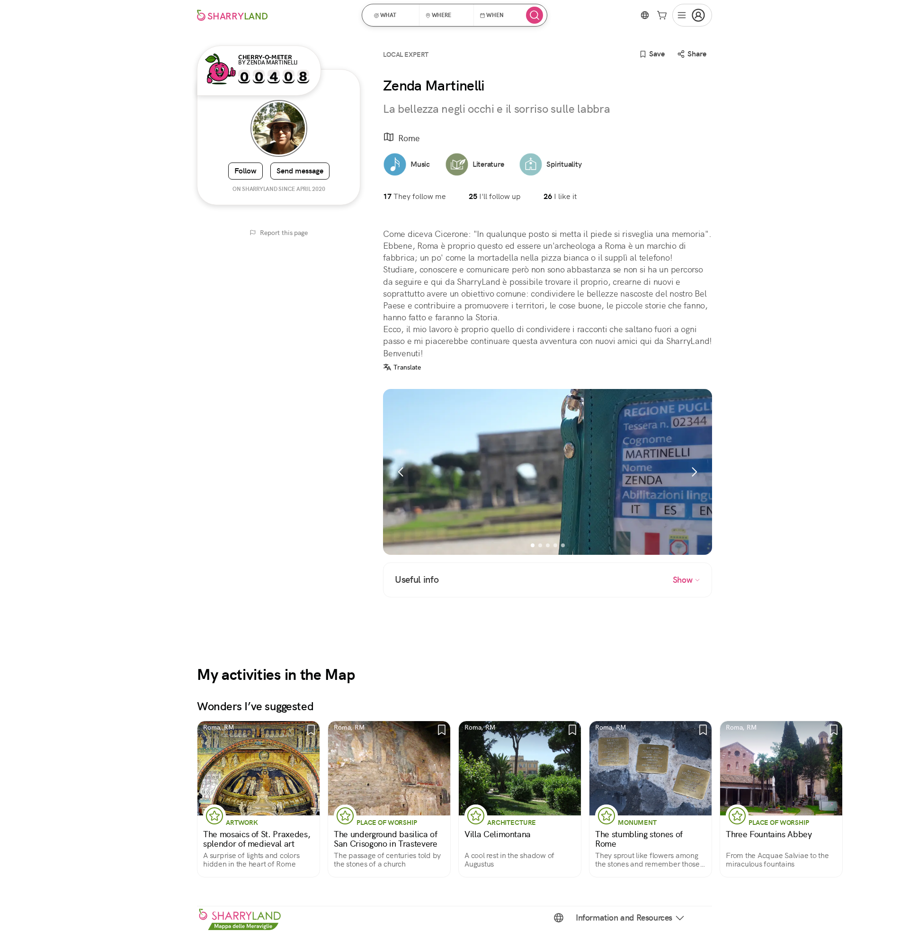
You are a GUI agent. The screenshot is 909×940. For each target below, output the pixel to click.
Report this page (284, 232)
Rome (409, 138)
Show (684, 580)
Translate (407, 367)
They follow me (414, 196)
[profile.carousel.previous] (401, 471)
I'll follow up (495, 196)
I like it (560, 196)
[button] (393, 15)
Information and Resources (624, 917)
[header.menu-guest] (692, 15)
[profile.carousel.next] (694, 471)
